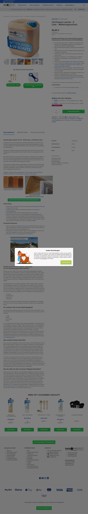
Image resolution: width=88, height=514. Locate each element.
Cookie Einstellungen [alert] (53, 250)
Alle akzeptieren (66, 262)
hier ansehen (44, 258)
